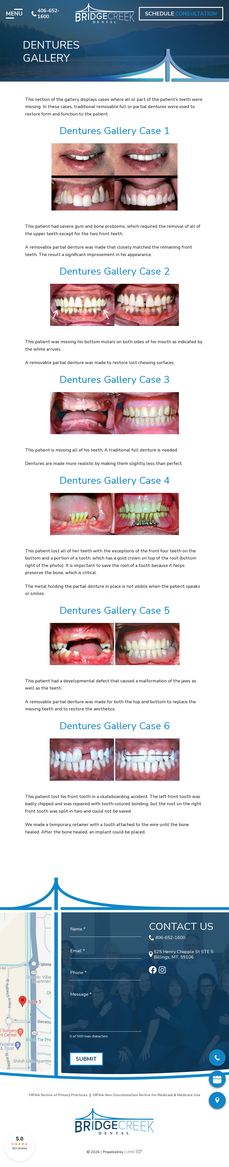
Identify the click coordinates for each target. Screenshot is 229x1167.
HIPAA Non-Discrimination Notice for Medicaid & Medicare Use (146, 1095)
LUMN (130, 1152)
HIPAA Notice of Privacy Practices (58, 1095)
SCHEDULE (181, 13)
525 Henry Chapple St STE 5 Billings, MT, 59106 (183, 954)
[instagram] (162, 972)
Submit (86, 1059)
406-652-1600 (48, 14)
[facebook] (153, 972)
